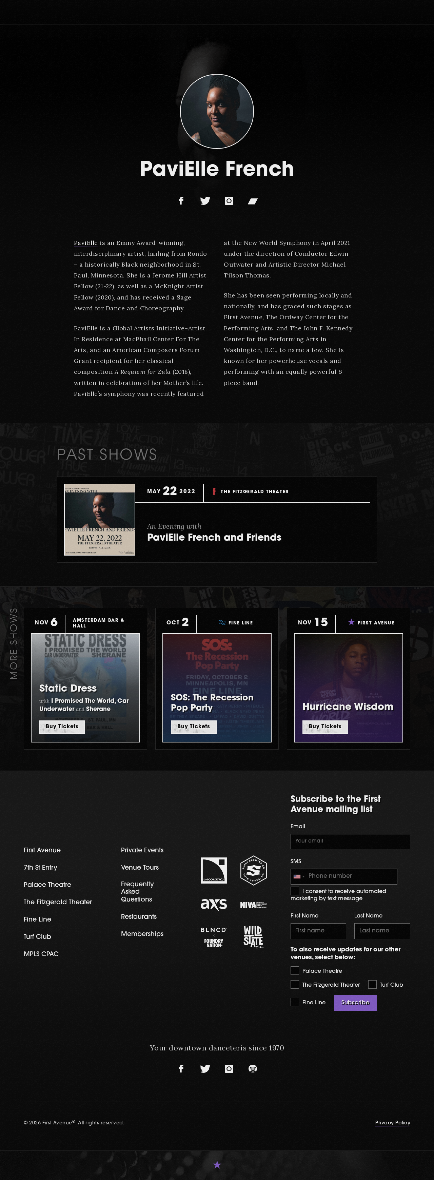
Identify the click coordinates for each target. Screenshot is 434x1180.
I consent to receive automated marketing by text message (338, 895)
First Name (304, 916)
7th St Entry (40, 868)
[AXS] (214, 905)
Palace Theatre (321, 971)
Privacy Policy (392, 1123)
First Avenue (42, 851)
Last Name (368, 916)
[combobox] (299, 877)
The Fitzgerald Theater (330, 985)
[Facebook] (181, 201)
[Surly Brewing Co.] (253, 870)
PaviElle (86, 243)
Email (298, 827)
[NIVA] (253, 905)
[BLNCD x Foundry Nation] (214, 937)
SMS (296, 862)
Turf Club (390, 985)
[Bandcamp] (252, 201)
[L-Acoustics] (214, 870)
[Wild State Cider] (253, 937)
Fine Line (313, 1003)
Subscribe (355, 1003)
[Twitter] (205, 201)
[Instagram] (228, 201)
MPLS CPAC (41, 954)
